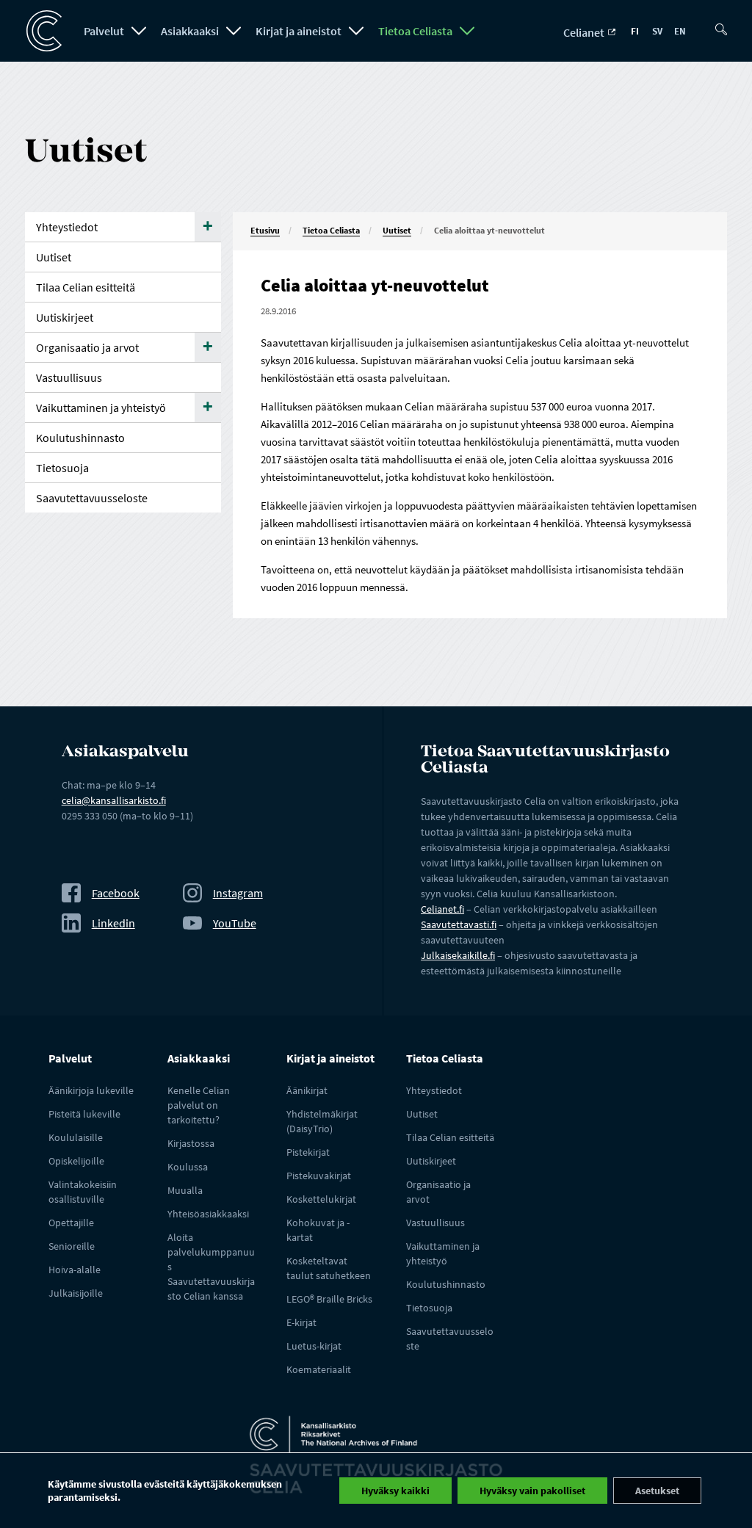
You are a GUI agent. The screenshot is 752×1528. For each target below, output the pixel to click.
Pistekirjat (308, 1152)
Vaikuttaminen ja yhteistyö (101, 407)
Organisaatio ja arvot (87, 347)
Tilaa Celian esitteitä (85, 287)
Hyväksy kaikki (395, 1490)
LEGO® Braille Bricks (329, 1299)
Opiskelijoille (76, 1160)
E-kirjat (301, 1322)
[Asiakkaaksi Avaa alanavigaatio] (233, 31)
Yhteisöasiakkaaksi (208, 1213)
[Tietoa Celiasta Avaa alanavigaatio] (467, 31)
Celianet (585, 32)
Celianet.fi (442, 909)
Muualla (185, 1190)
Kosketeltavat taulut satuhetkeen (328, 1268)
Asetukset (657, 1490)
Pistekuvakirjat (318, 1175)
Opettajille (71, 1222)
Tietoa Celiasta (415, 30)
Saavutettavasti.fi (458, 924)
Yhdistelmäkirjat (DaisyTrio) (322, 1121)
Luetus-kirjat (313, 1346)
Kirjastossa (190, 1143)
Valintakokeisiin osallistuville (82, 1192)
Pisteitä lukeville (84, 1113)
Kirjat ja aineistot (298, 30)
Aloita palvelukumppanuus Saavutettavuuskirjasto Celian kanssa (211, 1267)
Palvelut (104, 30)
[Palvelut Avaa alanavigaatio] (138, 31)
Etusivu (265, 230)
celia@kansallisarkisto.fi (114, 800)
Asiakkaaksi (190, 30)
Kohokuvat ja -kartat (318, 1230)
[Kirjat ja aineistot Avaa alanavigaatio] (356, 31)
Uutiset (397, 230)
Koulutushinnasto (80, 437)
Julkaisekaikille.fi (458, 955)
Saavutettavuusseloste (92, 497)
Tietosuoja (62, 467)
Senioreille (71, 1246)
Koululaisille (75, 1137)
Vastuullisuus (69, 377)
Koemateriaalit (318, 1369)
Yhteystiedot (67, 227)
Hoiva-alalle (74, 1269)
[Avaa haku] (724, 23)
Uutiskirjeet (64, 317)
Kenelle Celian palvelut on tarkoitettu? (198, 1105)
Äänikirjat (307, 1090)
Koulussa (187, 1166)
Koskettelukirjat (321, 1199)
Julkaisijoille (75, 1293)
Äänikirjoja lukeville (91, 1090)
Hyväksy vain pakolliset (532, 1490)
